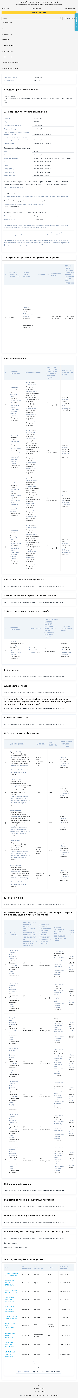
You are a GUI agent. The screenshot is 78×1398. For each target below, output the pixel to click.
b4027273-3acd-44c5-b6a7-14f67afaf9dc (10, 1354)
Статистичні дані (70, 8)
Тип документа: (7, 34)
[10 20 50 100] (38, 1363)
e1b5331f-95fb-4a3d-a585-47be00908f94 (9, 1344)
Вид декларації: (7, 22)
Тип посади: (5, 40)
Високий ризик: (7, 57)
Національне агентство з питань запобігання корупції (41, 1395)
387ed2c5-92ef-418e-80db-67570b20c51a (10, 1283)
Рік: (3, 28)
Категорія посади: (8, 45)
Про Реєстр (5, 8)
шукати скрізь (71, 18)
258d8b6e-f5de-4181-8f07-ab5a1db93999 (10, 1335)
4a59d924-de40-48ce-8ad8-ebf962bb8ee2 (10, 1299)
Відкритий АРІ (36, 8)
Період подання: (7, 51)
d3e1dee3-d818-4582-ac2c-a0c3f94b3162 (10, 1326)
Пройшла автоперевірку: (10, 68)
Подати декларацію (39, 13)
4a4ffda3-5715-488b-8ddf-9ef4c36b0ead (9, 1309)
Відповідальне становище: (10, 62)
